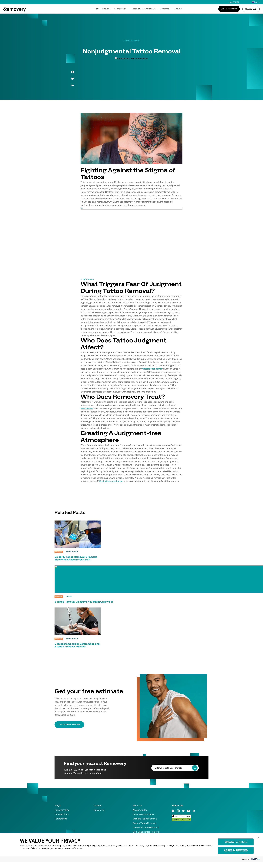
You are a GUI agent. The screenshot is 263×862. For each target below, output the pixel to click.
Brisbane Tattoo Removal (145, 819)
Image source (87, 279)
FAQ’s (58, 805)
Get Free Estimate (229, 9)
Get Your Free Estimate (69, 724)
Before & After (120, 9)
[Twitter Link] (183, 813)
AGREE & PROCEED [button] (236, 850)
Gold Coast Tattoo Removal (146, 832)
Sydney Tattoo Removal (144, 823)
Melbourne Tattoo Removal (146, 827)
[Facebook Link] (173, 813)
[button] (258, 838)
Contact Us (99, 810)
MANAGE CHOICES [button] (236, 842)
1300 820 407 (234, 2)
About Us (178, 9)
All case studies (140, 810)
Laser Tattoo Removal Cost (143, 9)
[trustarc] (255, 859)
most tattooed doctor (152, 369)
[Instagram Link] (178, 813)
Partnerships (61, 819)
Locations (165, 9)
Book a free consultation (110, 481)
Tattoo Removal (102, 9)
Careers (97, 805)
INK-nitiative (87, 408)
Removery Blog (62, 810)
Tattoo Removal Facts (143, 814)
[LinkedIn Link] (194, 813)
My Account (251, 9)
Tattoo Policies (62, 814)
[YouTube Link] (188, 813)
